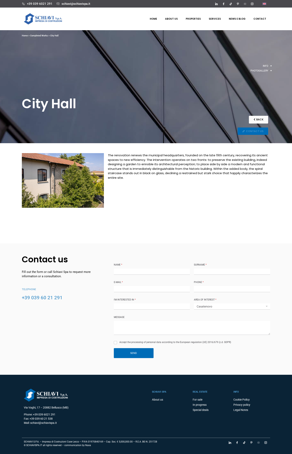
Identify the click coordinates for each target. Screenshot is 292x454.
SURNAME (200, 264)
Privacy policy (241, 404)
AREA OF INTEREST (205, 299)
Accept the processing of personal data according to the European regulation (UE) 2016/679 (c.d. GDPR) (175, 342)
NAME (118, 264)
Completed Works (39, 35)
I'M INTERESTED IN (125, 299)
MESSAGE (119, 317)
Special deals (201, 409)
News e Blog (237, 18)
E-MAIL (118, 282)
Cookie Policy (241, 399)
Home (153, 18)
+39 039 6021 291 (39, 4)
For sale (197, 399)
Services (215, 18)
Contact (259, 18)
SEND (133, 353)
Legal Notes (240, 409)
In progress (200, 404)
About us (171, 18)
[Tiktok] (230, 3)
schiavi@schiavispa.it (76, 4)
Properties (193, 18)
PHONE (199, 282)
